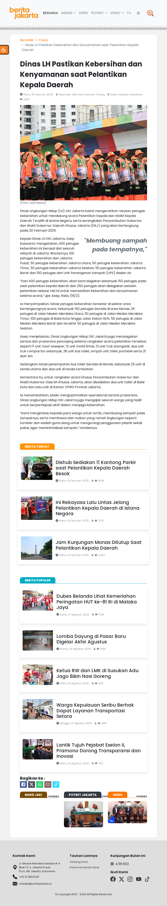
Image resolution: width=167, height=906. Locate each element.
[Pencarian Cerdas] (150, 13)
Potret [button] (98, 13)
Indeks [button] (67, 13)
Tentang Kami (79, 862)
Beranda (50, 13)
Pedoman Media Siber (84, 867)
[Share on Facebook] (23, 784)
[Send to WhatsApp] (39, 784)
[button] (138, 13)
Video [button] (115, 13)
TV (129, 13)
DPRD (83, 13)
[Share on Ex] (31, 784)
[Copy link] (56, 784)
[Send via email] (47, 784)
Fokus (43, 40)
